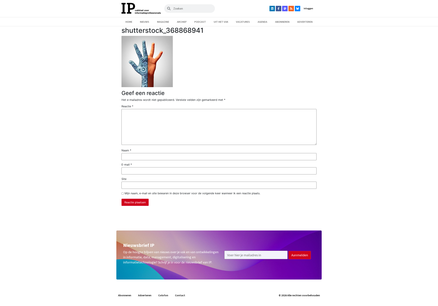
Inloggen (308, 8)
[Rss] (291, 8)
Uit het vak (221, 21)
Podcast (200, 21)
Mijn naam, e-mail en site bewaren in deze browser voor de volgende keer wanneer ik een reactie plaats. (192, 193)
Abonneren (282, 21)
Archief (182, 21)
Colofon (163, 295)
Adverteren (305, 21)
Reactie (127, 106)
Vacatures (243, 21)
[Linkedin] (272, 8)
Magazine (163, 21)
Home (128, 21)
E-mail (126, 164)
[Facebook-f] (278, 8)
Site (123, 179)
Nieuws (144, 21)
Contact (180, 295)
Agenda (262, 21)
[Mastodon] (285, 8)
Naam (126, 150)
